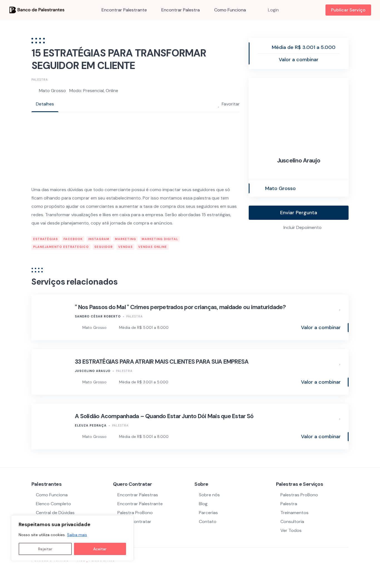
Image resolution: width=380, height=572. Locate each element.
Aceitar (100, 548)
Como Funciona (230, 10)
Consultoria (292, 521)
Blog (203, 504)
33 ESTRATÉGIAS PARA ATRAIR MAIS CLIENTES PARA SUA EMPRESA (161, 362)
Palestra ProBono (135, 513)
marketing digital (160, 239)
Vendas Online (152, 247)
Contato (207, 521)
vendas (125, 247)
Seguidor (103, 247)
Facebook (73, 239)
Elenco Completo (53, 504)
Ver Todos (291, 530)
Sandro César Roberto (98, 316)
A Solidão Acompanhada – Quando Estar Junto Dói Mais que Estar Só (164, 416)
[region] (72, 538)
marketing (125, 239)
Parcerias (208, 513)
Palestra (39, 80)
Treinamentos (294, 513)
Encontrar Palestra (180, 10)
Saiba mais (77, 534)
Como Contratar (134, 521)
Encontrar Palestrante (124, 10)
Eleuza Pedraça (91, 425)
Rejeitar (45, 548)
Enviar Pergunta (298, 212)
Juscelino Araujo (298, 160)
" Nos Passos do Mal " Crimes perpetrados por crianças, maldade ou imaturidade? (180, 307)
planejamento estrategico (61, 247)
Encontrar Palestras (137, 495)
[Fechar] (127, 520)
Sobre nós (209, 495)
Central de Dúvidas (55, 513)
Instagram (98, 239)
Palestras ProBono (299, 495)
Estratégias (45, 239)
